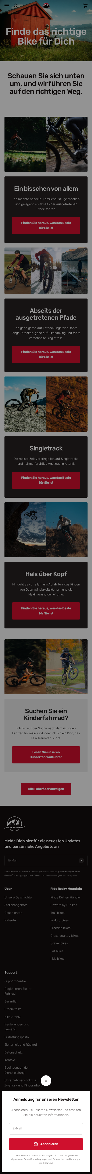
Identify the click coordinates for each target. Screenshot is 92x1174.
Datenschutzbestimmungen (67, 1159)
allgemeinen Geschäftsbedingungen (29, 1159)
